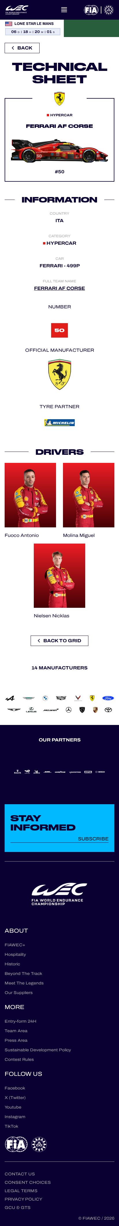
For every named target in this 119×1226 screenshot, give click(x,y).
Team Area (16, 1031)
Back (24, 47)
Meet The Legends (24, 983)
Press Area (16, 1040)
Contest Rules (19, 1059)
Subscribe (93, 838)
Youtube (13, 1107)
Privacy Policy (23, 1199)
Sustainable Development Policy (38, 1050)
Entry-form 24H (20, 1021)
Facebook (15, 1088)
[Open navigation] (64, 9)
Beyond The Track (23, 974)
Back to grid (62, 640)
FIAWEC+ (15, 945)
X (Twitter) (15, 1098)
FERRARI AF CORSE (59, 288)
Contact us (20, 1174)
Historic (12, 964)
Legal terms (21, 1191)
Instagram (15, 1117)
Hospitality (15, 954)
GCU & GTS (18, 1208)
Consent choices (28, 1182)
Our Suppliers (19, 993)
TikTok (11, 1126)
